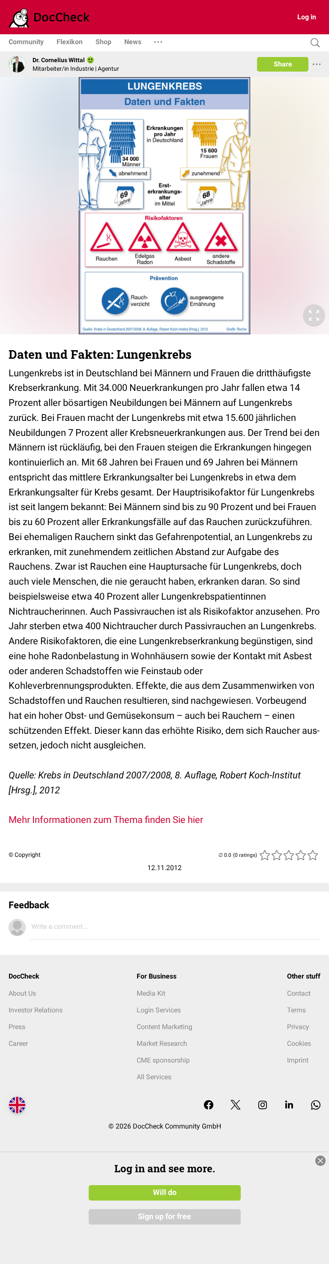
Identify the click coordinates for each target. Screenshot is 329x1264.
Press (17, 1027)
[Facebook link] (208, 1106)
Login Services (159, 1010)
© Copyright (25, 854)
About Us (22, 993)
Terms (296, 1010)
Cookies (299, 1043)
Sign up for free (164, 1216)
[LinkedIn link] (289, 1106)
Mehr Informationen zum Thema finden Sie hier (106, 819)
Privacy (298, 1027)
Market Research (162, 1043)
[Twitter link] (235, 1106)
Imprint (297, 1060)
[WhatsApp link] (315, 1106)
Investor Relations (36, 1010)
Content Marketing (164, 1027)
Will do (164, 1192)
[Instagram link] (262, 1106)
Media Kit (151, 993)
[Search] (313, 43)
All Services (154, 1077)
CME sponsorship (163, 1060)
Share (283, 64)
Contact (299, 993)
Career (18, 1043)
